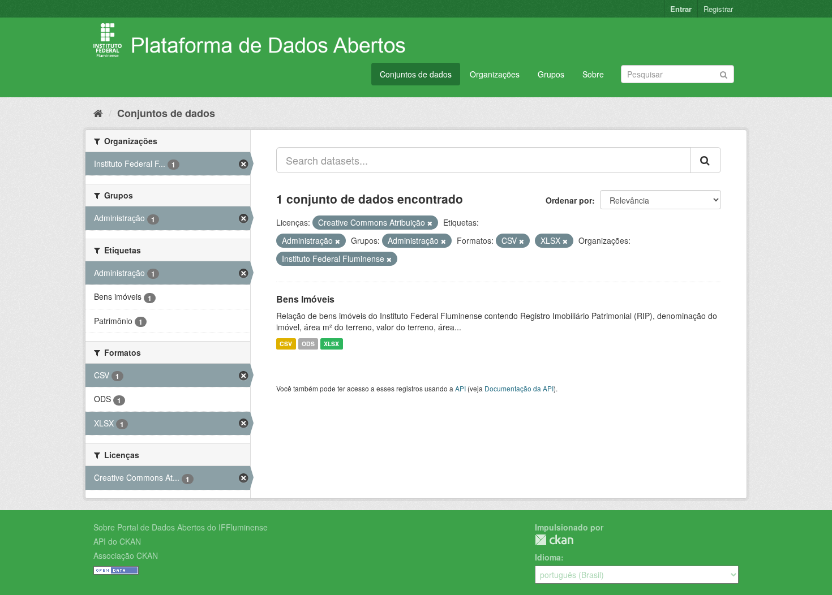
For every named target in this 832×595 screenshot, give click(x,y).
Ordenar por (569, 200)
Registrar (718, 8)
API (460, 388)
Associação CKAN (125, 555)
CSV (286, 343)
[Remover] (429, 222)
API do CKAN (117, 541)
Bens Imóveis (305, 298)
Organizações (495, 74)
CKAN (554, 540)
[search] (706, 160)
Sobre (593, 74)
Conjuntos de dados (416, 74)
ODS (308, 343)
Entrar (681, 8)
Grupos (551, 74)
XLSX (331, 343)
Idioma (548, 557)
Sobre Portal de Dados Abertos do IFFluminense (180, 527)
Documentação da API (519, 388)
